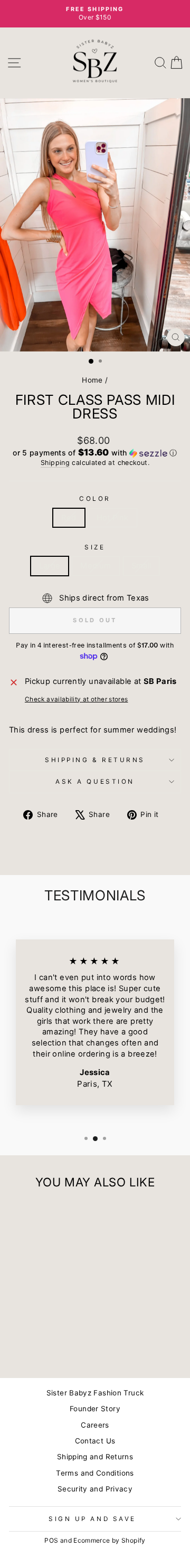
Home (92, 380)
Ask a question (94, 781)
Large (50, 566)
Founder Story (95, 1408)
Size (94, 547)
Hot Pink (113, 517)
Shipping (55, 463)
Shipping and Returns (95, 1456)
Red (68, 517)
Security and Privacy (95, 1489)
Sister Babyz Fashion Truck (95, 1393)
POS (51, 1540)
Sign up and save (92, 1519)
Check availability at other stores (76, 699)
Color (95, 498)
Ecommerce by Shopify (109, 1540)
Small (141, 566)
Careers (95, 1425)
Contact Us (95, 1441)
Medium (95, 566)
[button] (95, 453)
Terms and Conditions (95, 1473)
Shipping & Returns (95, 760)
